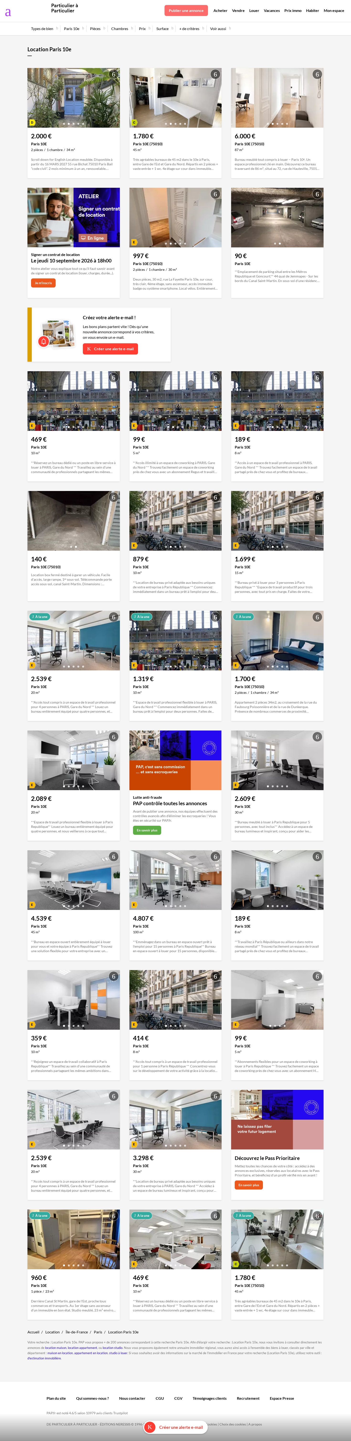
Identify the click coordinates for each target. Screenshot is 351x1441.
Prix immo (293, 10)
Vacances (272, 10)
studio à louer (118, 1353)
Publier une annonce (186, 10)
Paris (98, 1332)
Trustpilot (120, 1413)
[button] (64, 122)
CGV (178, 1398)
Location (52, 1332)
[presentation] (32, 99)
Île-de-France (77, 1332)
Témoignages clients (210, 1398)
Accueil (33, 1332)
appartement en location (91, 1353)
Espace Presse (282, 1398)
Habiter (312, 10)
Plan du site (56, 1398)
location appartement (82, 1348)
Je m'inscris (43, 283)
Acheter (220, 10)
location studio (112, 1348)
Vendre (238, 10)
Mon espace (334, 10)
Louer (254, 10)
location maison (55, 1348)
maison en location (60, 1353)
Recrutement (248, 1398)
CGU (160, 1398)
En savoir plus (147, 830)
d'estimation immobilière (44, 1358)
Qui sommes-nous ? (92, 1398)
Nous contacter (132, 1398)
